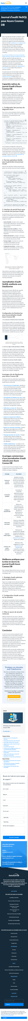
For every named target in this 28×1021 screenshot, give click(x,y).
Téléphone (5, 794)
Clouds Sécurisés (14, 933)
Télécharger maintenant (14, 699)
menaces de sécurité (17, 537)
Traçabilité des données (9, 746)
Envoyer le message (14, 837)
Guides (14, 979)
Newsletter (14, 996)
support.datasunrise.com (8, 858)
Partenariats (14, 956)
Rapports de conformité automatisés (12, 427)
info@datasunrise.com (7, 846)
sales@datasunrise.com (7, 852)
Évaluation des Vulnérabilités (14, 920)
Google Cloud (14, 943)
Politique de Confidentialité (7, 1015)
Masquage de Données (14, 904)
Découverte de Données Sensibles (14, 913)
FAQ (14, 983)
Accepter (5, 1017)
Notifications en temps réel (10, 408)
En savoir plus (6, 731)
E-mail (4, 800)
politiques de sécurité (7, 76)
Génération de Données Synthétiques (12, 756)
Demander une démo (14, 696)
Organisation (5, 805)
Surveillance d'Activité (14, 897)
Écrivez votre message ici (8, 825)
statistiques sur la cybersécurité (18, 42)
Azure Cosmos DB (6, 55)
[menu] (26, 2)
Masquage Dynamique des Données (12, 740)
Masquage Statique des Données (11, 742)
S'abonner (8, 1004)
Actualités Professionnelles (14, 966)
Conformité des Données (14, 917)
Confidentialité (16, 886)
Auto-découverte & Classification (11, 385)
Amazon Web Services (14, 940)
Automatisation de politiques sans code (13, 397)
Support (14, 993)
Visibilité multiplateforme (9, 443)
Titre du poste (6, 811)
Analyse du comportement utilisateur (12, 417)
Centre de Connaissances (14, 973)
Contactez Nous (14, 959)
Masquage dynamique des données (12, 434)
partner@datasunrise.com (8, 864)
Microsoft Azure (14, 936)
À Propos (14, 949)
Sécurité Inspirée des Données (14, 923)
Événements (14, 953)
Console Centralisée (14, 989)
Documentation (14, 986)
